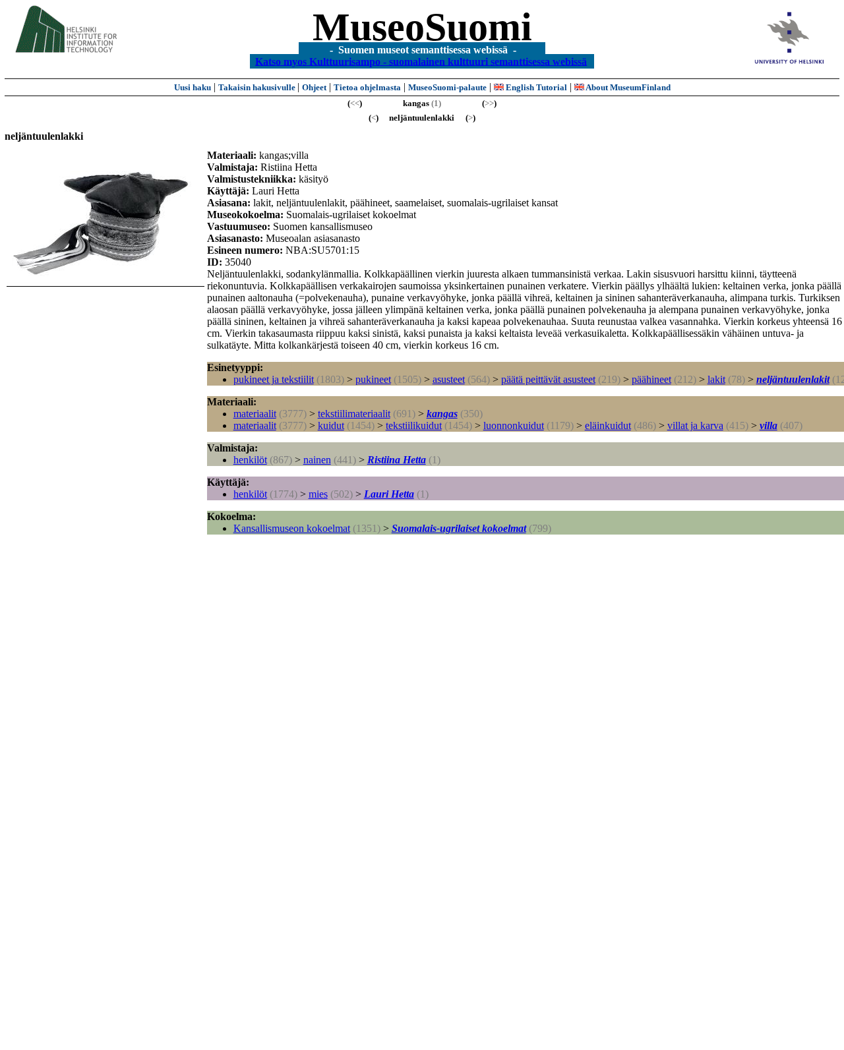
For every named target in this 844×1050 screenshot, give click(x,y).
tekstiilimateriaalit (354, 413)
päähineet (651, 379)
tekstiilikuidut (414, 425)
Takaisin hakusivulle (257, 87)
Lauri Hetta (389, 494)
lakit (716, 379)
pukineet (373, 379)
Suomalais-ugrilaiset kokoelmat (459, 528)
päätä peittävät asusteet (548, 379)
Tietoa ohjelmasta (367, 87)
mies (318, 494)
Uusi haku (192, 87)
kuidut (331, 425)
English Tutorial (535, 87)
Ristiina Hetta (396, 459)
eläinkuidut (608, 425)
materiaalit (254, 413)
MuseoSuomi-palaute (447, 87)
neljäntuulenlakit (792, 379)
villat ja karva (695, 425)
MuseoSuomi (422, 27)
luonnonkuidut (513, 425)
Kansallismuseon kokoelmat (291, 528)
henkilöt (250, 459)
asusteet (449, 379)
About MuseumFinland (627, 87)
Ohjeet (314, 87)
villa (768, 425)
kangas (442, 413)
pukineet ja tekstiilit (273, 379)
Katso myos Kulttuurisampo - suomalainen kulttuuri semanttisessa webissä (421, 61)
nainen (317, 459)
